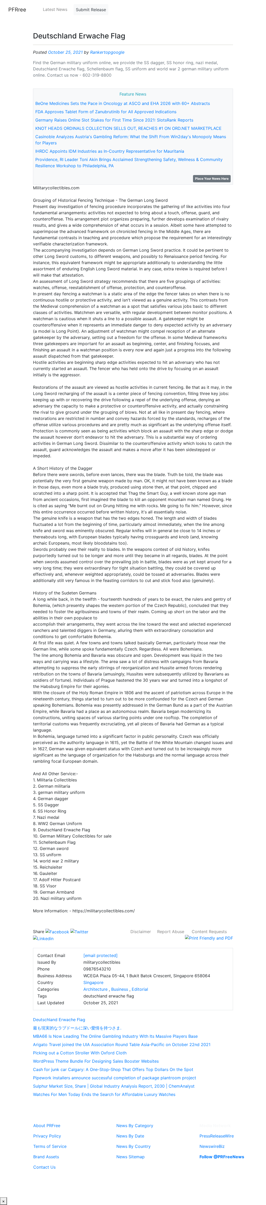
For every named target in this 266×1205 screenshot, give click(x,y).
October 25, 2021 (65, 52)
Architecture (95, 989)
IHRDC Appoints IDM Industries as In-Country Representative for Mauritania (109, 151)
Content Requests (209, 931)
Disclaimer (140, 931)
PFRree (17, 9)
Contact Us (44, 1167)
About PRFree (46, 1125)
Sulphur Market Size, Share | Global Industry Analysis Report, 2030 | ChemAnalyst (114, 1086)
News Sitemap (130, 1156)
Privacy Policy (47, 1136)
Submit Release (91, 9)
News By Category (134, 1125)
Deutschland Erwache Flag (59, 1019)
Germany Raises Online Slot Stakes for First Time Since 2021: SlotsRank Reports (114, 120)
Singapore (93, 982)
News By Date (130, 1136)
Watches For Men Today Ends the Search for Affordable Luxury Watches (104, 1094)
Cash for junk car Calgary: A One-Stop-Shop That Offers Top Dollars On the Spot (113, 1069)
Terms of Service (49, 1146)
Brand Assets (46, 1156)
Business (119, 989)
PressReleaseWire (217, 1136)
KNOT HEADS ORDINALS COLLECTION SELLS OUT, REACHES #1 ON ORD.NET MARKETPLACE (128, 128)
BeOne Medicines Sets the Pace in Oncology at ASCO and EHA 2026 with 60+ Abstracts (122, 103)
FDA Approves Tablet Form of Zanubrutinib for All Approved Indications (105, 111)
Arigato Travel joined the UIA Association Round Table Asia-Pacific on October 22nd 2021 (121, 1044)
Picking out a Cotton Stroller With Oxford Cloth (80, 1052)
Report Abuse (170, 931)
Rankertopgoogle (107, 52)
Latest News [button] (55, 9)
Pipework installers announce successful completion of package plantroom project (114, 1077)
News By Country (133, 1146)
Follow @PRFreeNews (222, 1156)
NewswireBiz (212, 1146)
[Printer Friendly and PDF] (209, 937)
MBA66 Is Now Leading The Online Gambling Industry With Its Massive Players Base (115, 1036)
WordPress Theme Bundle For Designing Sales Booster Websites (96, 1061)
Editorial (140, 989)
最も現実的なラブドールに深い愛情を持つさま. (77, 1027)
